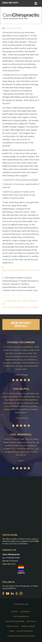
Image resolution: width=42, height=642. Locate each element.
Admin (11, 631)
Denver (14, 611)
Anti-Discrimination (21, 616)
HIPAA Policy (32, 621)
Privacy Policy (13, 626)
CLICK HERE (34, 541)
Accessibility (25, 611)
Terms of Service (28, 626)
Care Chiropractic (13, 28)
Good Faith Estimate (25, 631)
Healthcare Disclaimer (14, 621)
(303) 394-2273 (10, 3)
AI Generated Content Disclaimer (21, 636)
